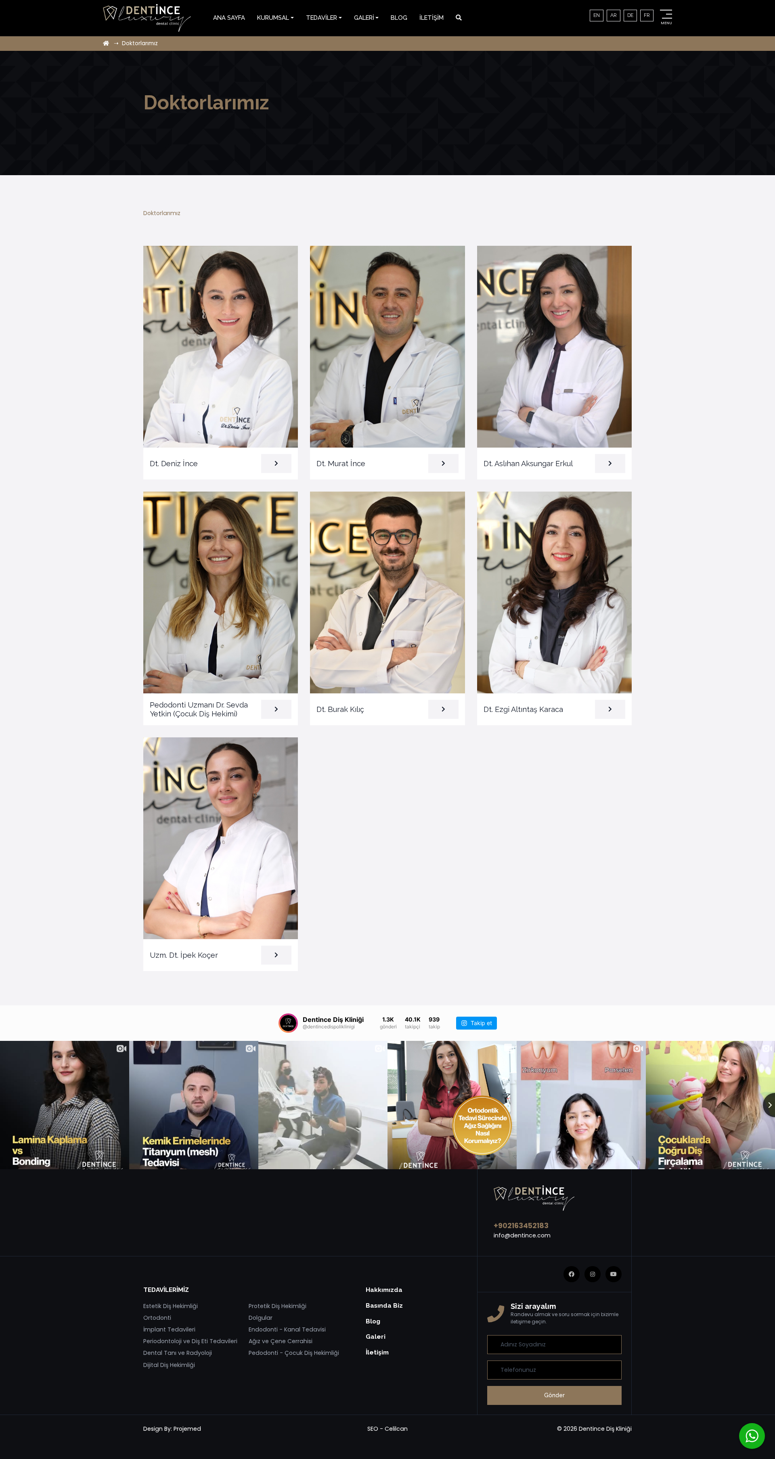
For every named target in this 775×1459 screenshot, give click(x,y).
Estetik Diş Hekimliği (170, 1306)
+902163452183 (521, 1226)
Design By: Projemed (172, 1429)
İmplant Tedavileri (169, 1329)
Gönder (554, 1395)
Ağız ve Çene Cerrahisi (280, 1341)
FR (647, 15)
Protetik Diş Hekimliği (277, 1306)
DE (630, 15)
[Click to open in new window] (459, 18)
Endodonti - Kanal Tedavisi (287, 1329)
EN (596, 15)
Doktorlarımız (161, 213)
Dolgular (260, 1318)
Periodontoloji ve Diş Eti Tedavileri (190, 1341)
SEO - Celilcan (387, 1429)
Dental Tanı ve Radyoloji (177, 1353)
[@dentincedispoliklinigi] (288, 1023)
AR (613, 15)
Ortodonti (157, 1318)
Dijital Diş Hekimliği (169, 1365)
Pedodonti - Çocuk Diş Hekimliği (294, 1353)
